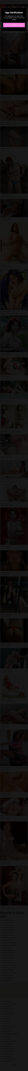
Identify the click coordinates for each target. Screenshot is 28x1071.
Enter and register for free (14, 25)
